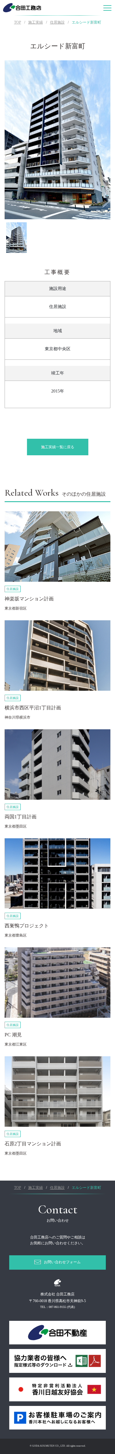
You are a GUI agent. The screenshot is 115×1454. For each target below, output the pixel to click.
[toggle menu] (107, 7)
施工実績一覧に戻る (57, 447)
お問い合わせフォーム (62, 1262)
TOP (17, 22)
